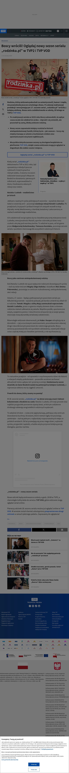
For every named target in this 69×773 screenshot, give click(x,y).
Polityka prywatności (47, 749)
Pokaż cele (34, 769)
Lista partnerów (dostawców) (9, 760)
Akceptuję (34, 764)
